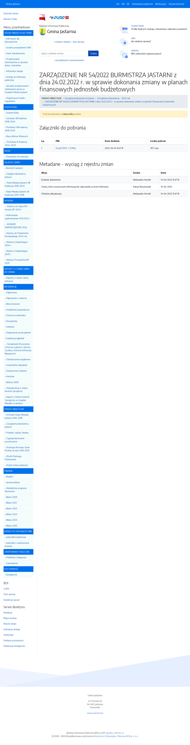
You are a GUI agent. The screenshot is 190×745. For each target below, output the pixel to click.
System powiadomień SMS (18, 47)
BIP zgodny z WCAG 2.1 (113, 733)
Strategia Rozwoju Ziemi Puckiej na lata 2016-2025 (17, 449)
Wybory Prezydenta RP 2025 (17, 261)
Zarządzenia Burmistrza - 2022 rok (113, 98)
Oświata (10, 326)
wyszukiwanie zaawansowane (69, 60)
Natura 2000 (12, 382)
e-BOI (6, 588)
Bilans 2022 (11, 508)
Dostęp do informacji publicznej (15, 78)
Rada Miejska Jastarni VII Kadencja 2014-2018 (17, 193)
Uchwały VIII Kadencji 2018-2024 (16, 120)
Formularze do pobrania (17, 156)
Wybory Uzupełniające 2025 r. (16, 252)
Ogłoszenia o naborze (16, 298)
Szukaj (93, 53)
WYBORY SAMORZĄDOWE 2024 (16, 226)
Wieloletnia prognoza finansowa (16, 490)
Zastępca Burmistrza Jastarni (15, 175)
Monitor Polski (10, 19)
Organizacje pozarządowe (18, 332)
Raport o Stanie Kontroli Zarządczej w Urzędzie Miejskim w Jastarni (17, 400)
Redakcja (8, 612)
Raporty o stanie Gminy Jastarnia (17, 279)
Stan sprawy (10, 594)
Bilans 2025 (11, 525)
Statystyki (8, 634)
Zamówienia (12, 563)
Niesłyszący (160, 4)
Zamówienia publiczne (142, 4)
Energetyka (11, 321)
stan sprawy (78, 41)
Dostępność (11, 574)
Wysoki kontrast (176, 4)
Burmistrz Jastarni (14, 168)
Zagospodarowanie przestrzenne (14, 440)
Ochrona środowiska (16, 315)
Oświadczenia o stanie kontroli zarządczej (16, 390)
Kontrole (10, 376)
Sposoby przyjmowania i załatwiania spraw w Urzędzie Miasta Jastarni (17, 88)
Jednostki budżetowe (16, 537)
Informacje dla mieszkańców (12, 40)
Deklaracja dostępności (14, 646)
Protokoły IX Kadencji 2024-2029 (16, 143)
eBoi (133, 38)
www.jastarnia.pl (95, 713)
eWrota (134, 50)
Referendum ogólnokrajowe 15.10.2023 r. (17, 217)
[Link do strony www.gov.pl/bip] (44, 17)
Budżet (9, 476)
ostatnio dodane (63, 41)
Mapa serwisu (10, 618)
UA (117, 4)
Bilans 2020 (11, 497)
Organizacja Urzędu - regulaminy (15, 100)
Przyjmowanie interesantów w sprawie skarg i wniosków (16, 62)
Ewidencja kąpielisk (15, 338)
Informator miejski (14, 71)
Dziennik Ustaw (11, 13)
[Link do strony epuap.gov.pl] (59, 17)
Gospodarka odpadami (16, 365)
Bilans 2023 (11, 514)
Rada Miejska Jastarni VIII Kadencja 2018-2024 (17, 184)
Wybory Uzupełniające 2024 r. (16, 244)
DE (128, 4)
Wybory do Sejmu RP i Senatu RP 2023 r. (16, 208)
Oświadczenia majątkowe (18, 359)
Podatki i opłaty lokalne (17, 432)
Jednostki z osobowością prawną (17, 544)
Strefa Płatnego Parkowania (13, 458)
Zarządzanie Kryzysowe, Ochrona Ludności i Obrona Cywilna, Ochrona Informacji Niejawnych (18, 349)
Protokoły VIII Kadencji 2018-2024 (16, 129)
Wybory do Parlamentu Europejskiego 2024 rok (16, 235)
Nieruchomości (13, 303)
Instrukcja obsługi (12, 629)
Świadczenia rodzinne (16, 370)
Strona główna (13, 4)
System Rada (12, 112)
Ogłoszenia (11, 292)
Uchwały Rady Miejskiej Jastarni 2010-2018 (17, 416)
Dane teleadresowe (15, 53)
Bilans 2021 (11, 502)
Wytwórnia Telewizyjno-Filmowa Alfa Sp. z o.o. (116, 736)
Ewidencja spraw (12, 599)
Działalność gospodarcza (17, 309)
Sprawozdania (13, 482)
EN (123, 4)
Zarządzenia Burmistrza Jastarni (16, 425)
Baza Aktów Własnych (17, 136)
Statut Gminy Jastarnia (17, 465)
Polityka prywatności (14, 640)
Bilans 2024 (11, 519)
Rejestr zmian (10, 623)
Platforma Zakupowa (16, 557)
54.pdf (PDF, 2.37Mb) (66, 148)
